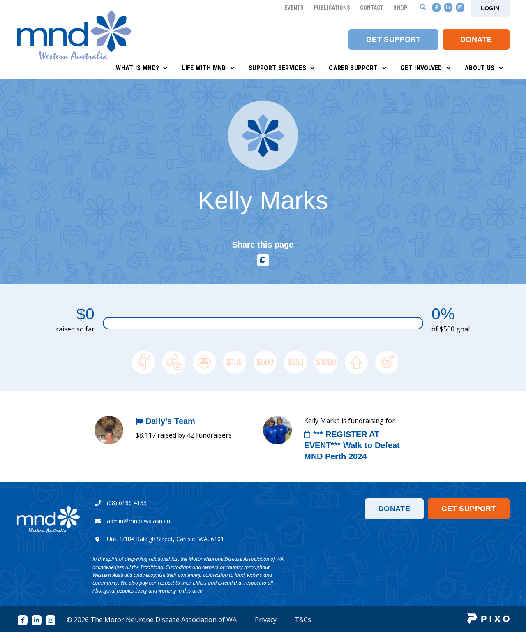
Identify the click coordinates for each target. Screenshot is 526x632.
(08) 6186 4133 (127, 503)
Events (294, 8)
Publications (332, 8)
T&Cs (303, 619)
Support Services (277, 68)
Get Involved (421, 68)
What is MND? (137, 68)
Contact (371, 8)
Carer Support (353, 68)
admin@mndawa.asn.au (138, 521)
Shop (400, 8)
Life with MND (204, 68)
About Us (480, 68)
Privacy (266, 619)
